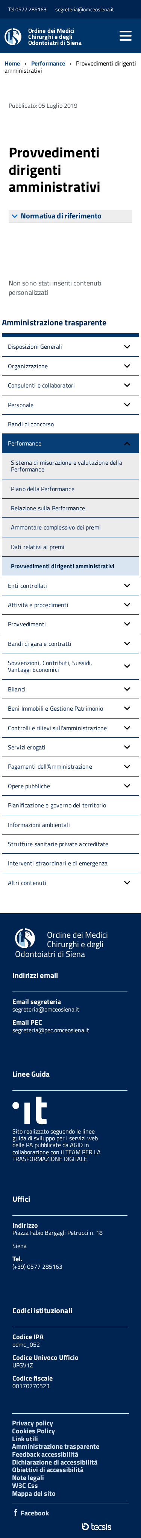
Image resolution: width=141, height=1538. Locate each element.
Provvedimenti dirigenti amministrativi (62, 566)
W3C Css (25, 1485)
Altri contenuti (27, 882)
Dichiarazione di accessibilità (54, 1462)
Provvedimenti (27, 624)
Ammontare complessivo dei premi (56, 527)
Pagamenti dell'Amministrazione (50, 766)
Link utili (25, 1439)
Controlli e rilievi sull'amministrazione (57, 727)
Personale (20, 404)
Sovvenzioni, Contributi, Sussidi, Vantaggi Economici (50, 666)
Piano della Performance (42, 488)
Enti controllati (27, 585)
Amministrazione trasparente (55, 1446)
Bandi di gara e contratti (39, 643)
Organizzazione (28, 366)
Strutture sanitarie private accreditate (58, 843)
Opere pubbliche (29, 785)
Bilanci (17, 689)
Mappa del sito (34, 1493)
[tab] (70, 216)
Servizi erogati (26, 747)
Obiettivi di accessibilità (47, 1470)
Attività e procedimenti (38, 604)
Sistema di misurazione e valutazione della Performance (66, 466)
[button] (127, 346)
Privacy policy (32, 1423)
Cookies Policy (33, 1431)
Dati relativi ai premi (38, 546)
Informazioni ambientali (39, 824)
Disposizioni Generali (35, 346)
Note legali (28, 1477)
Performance (24, 443)
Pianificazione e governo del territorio (57, 805)
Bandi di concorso (31, 424)
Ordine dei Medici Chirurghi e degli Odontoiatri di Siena (55, 36)
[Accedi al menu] (126, 36)
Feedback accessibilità (45, 1454)
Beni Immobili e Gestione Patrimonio (55, 708)
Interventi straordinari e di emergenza (58, 863)
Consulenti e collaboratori (41, 385)
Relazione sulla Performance (48, 508)
